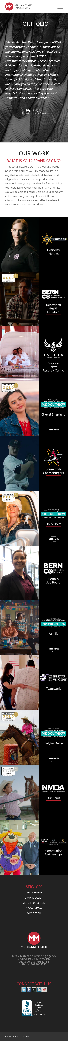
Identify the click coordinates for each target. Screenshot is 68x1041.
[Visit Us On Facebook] (28, 991)
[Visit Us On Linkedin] (39, 991)
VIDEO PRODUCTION (34, 902)
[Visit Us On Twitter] (23, 991)
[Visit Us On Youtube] (44, 991)
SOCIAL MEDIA (34, 908)
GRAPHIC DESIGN (34, 897)
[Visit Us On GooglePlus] (34, 991)
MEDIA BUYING (34, 892)
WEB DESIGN (34, 913)
